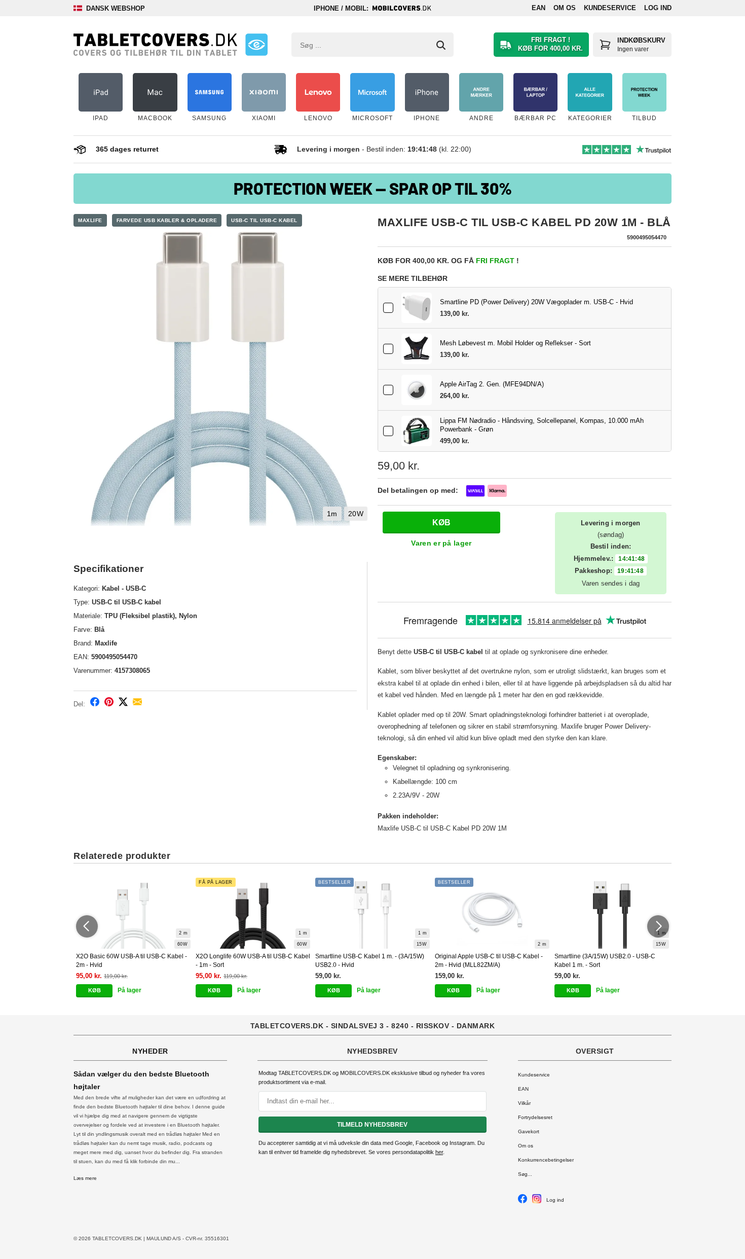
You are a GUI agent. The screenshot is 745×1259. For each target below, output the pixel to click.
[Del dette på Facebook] (94, 703)
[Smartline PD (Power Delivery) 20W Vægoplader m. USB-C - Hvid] (416, 308)
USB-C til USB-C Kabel (264, 220)
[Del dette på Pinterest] (109, 703)
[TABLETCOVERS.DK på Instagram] (536, 1201)
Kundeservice (610, 8)
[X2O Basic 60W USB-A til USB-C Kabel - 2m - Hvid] (133, 913)
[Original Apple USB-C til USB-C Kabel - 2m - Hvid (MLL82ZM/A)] (492, 913)
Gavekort (528, 1131)
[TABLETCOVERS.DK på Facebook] (522, 1201)
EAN (538, 8)
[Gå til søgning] (441, 45)
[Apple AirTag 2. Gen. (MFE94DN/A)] (416, 390)
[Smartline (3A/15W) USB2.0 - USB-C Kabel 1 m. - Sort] (611, 913)
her (439, 1152)
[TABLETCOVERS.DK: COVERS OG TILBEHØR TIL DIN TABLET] (155, 44)
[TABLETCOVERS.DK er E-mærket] (256, 44)
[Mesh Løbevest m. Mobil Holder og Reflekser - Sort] (416, 349)
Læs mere (85, 1178)
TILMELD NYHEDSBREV (372, 1124)
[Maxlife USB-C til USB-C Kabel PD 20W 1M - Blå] (220, 379)
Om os (564, 8)
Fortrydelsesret (535, 1117)
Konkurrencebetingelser (546, 1160)
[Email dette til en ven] (137, 703)
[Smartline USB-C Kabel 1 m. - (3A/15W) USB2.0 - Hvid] (372, 913)
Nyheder (150, 1051)
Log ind (658, 8)
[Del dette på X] (123, 703)
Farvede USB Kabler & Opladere (167, 220)
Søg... (525, 1174)
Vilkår (524, 1103)
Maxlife (90, 220)
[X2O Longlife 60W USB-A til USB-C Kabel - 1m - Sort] (253, 913)
